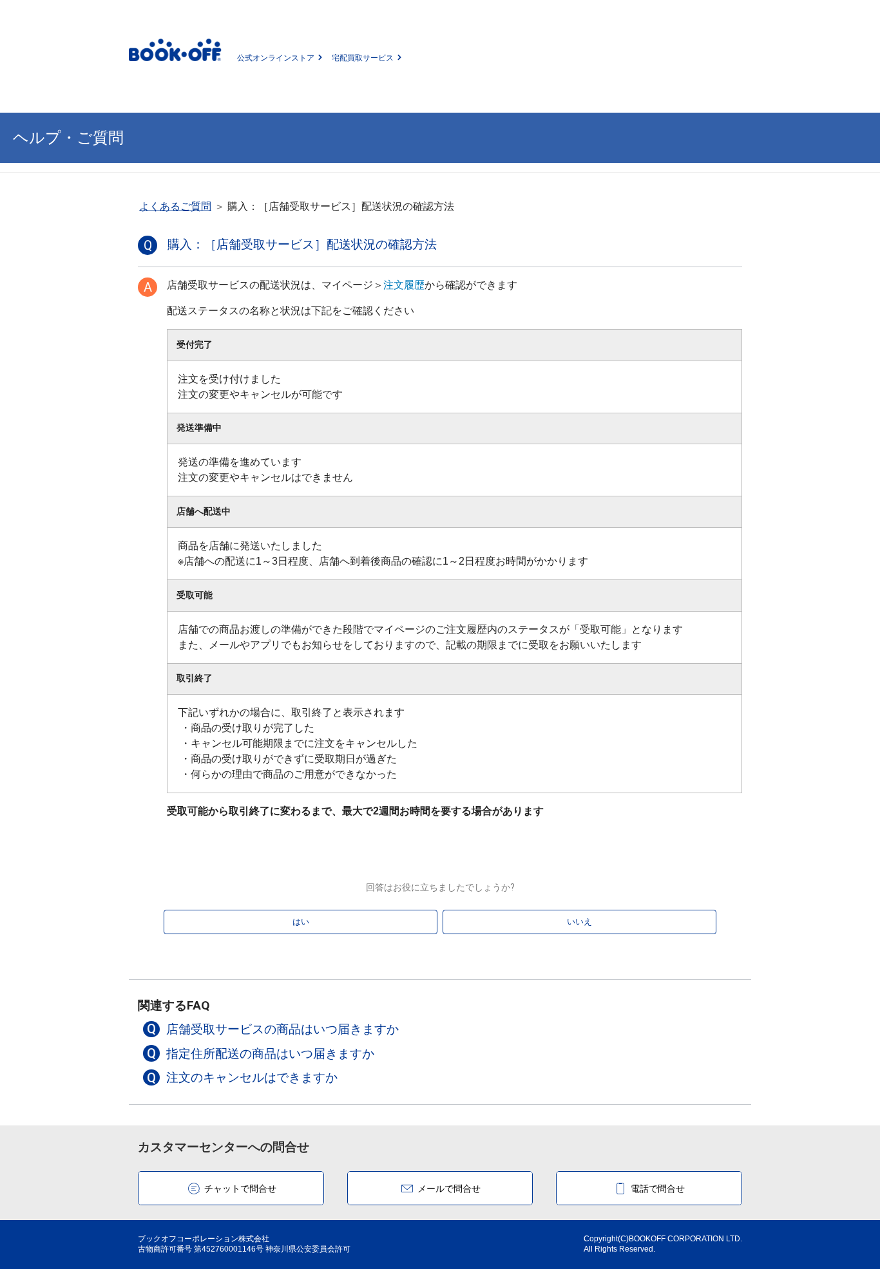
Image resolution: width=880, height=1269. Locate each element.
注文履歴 (404, 284)
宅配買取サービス (363, 57)
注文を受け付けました (260, 386)
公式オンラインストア (275, 57)
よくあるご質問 (175, 206)
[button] (439, 1029)
